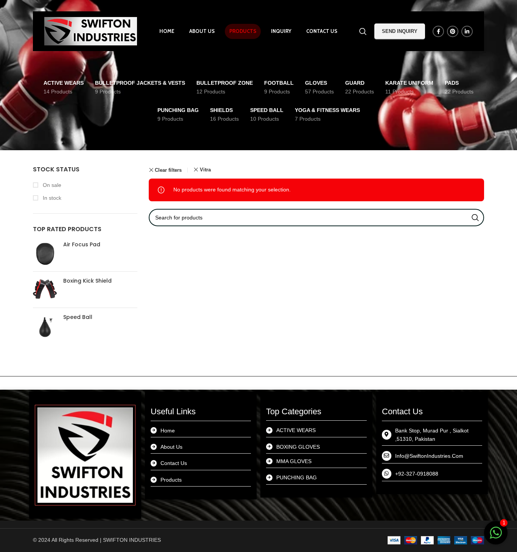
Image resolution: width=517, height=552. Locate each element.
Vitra (205, 169)
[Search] (363, 31)
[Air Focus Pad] (45, 253)
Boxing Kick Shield (87, 281)
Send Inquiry (399, 31)
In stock (51, 198)
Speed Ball (77, 317)
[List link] (201, 447)
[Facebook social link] (438, 31)
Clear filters (168, 170)
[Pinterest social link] (452, 31)
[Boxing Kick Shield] (45, 289)
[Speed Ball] (45, 326)
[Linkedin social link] (467, 31)
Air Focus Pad (81, 244)
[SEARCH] (475, 217)
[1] (496, 537)
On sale (51, 185)
